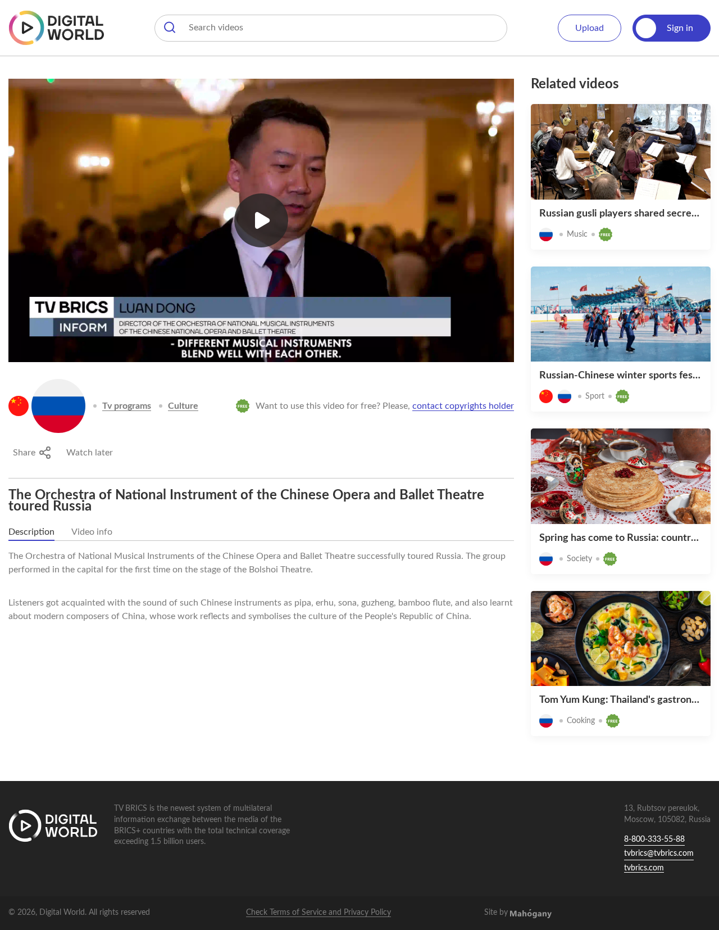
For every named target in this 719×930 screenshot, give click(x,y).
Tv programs (126, 405)
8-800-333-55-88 (654, 839)
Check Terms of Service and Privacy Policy (318, 913)
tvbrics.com (644, 868)
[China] (18, 406)
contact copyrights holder (463, 405)
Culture (183, 405)
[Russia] (58, 406)
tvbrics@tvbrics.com (659, 853)
